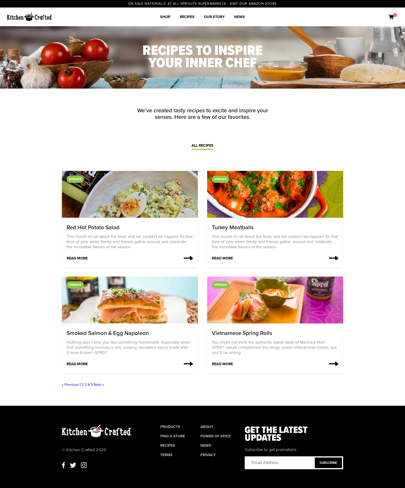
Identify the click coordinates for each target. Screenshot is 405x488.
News (239, 17)
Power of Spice (215, 436)
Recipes (187, 17)
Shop (165, 17)
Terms (166, 455)
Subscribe (328, 463)
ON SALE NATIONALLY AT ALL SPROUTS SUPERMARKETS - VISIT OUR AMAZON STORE (202, 4)
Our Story (214, 17)
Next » (99, 384)
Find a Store (172, 436)
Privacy (208, 455)
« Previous (70, 384)
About (206, 426)
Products (170, 426)
